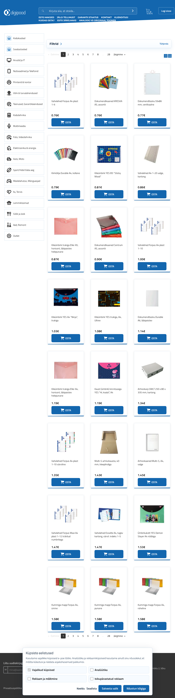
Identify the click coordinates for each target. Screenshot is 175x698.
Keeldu (81, 688)
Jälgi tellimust (66, 17)
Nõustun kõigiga (136, 688)
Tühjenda (164, 43)
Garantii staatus (88, 17)
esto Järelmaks (66, 20)
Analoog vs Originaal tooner (97, 20)
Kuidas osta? (47, 20)
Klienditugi (121, 17)
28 (108, 54)
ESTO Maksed (46, 17)
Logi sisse (166, 11)
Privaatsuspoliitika (12, 688)
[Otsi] (133, 11)
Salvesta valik (110, 688)
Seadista (91, 688)
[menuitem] (24, 38)
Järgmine (118, 54)
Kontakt (106, 17)
